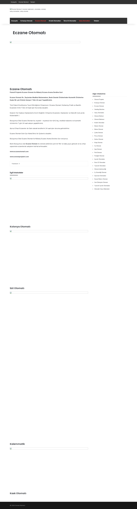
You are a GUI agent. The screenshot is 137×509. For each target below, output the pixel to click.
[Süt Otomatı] (49, 258)
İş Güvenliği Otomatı (100, 172)
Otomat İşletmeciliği (100, 169)
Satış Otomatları (84, 21)
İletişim (33, 2)
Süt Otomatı (17, 288)
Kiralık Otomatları (55, 21)
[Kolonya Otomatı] (49, 201)
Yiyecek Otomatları (100, 166)
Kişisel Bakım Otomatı (101, 179)
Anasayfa (14, 2)
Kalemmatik (17, 444)
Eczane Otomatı (40, 21)
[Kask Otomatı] (49, 469)
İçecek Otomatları (99, 159)
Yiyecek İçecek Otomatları (102, 185)
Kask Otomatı (18, 493)
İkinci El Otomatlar (70, 21)
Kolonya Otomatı (20, 226)
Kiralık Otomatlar (99, 122)
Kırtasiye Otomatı (26, 21)
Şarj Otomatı (98, 149)
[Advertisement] (88, 10)
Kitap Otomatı (98, 142)
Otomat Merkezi (24, 2)
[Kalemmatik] (49, 367)
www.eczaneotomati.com (19, 151)
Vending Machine (99, 109)
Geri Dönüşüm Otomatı (101, 182)
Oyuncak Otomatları (100, 175)
